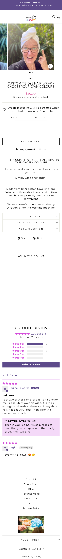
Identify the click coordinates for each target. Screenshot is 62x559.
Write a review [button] (31, 364)
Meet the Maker (31, 493)
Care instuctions (31, 222)
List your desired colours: (31, 118)
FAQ (31, 503)
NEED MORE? (30, 540)
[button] (18, 344)
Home (30, 78)
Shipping (18, 97)
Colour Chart (31, 216)
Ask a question (31, 229)
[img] (9, 383)
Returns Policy (31, 508)
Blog (31, 489)
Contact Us (31, 498)
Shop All (31, 479)
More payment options (31, 149)
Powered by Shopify (31, 557)
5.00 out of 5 (39, 333)
